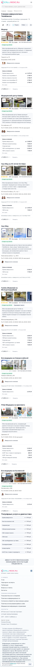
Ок (30, 664)
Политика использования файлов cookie (13, 603)
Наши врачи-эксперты (8, 582)
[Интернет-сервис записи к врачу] (10, 2)
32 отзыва (14, 42)
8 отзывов (15, 302)
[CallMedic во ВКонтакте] (31, 570)
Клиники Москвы (6, 622)
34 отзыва (15, 239)
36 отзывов (15, 108)
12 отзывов (15, 176)
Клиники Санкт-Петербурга (9, 624)
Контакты (4, 590)
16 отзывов (15, 417)
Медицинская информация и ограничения (13, 606)
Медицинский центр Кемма (12, 96)
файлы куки (13, 663)
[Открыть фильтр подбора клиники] (3, 25)
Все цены (4, 85)
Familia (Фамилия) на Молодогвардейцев (9, 289)
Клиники (10, 11)
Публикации (4, 585)
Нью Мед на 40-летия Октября (13, 164)
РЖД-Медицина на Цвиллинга (13, 405)
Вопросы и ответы (6, 587)
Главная (3, 11)
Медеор (4, 29)
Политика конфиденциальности (10, 598)
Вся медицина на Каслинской (12, 471)
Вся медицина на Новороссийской (14, 358)
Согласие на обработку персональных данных (15, 601)
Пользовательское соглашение (10, 595)
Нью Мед (4, 226)
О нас (3, 580)
